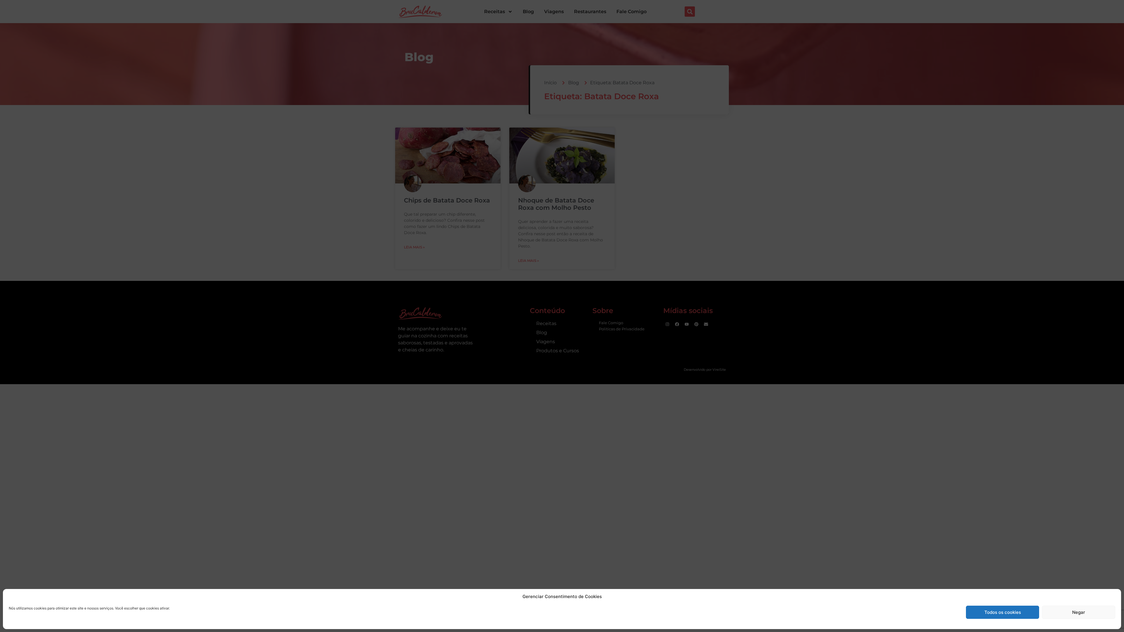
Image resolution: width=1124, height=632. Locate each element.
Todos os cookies (1002, 612)
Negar (1078, 612)
